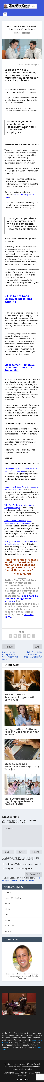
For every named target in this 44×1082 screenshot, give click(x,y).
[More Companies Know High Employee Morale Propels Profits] (22, 784)
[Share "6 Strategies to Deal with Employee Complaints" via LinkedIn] (24, 636)
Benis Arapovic (33, 64)
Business (8, 892)
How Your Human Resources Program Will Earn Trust (20, 697)
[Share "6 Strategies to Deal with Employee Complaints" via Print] (33, 636)
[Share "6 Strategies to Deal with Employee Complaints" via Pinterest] (19, 636)
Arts (6, 914)
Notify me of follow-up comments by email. (23, 864)
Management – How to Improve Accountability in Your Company (18, 521)
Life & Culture (10, 926)
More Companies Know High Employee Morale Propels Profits (19, 801)
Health (7, 903)
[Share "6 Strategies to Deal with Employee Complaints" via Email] (29, 636)
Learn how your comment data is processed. (21, 879)
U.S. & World (9, 931)
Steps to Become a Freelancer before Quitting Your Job (22, 766)
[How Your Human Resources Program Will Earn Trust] (22, 680)
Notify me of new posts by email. (18, 868)
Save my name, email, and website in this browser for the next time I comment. (20, 859)
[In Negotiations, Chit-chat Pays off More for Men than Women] (22, 715)
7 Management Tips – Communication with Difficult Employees (21, 470)
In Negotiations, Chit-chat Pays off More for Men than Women (22, 732)
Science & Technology (13, 898)
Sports (7, 920)
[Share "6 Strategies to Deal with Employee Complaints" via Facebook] (10, 636)
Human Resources (22, 33)
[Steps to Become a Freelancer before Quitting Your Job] (22, 750)
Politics (7, 909)
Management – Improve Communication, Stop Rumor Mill (20, 367)
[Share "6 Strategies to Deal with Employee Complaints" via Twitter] (15, 636)
